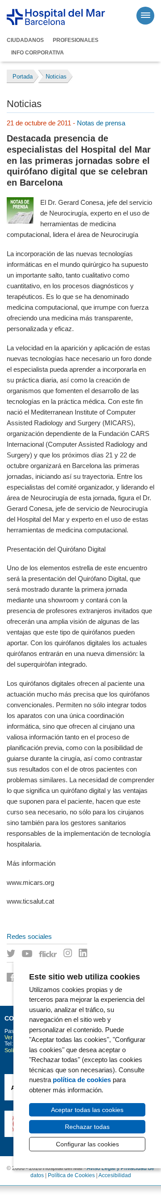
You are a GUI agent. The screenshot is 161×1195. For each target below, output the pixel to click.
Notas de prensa (101, 123)
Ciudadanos (25, 40)
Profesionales (75, 40)
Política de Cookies (71, 1175)
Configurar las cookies (87, 1144)
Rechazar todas (87, 1126)
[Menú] (145, 16)
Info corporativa (37, 53)
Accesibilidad (114, 1175)
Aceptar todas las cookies (87, 1109)
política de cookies (82, 1079)
